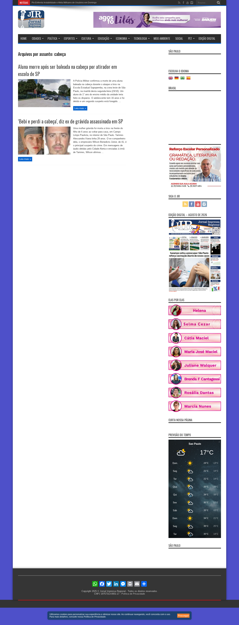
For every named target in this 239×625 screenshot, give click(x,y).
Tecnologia (140, 38)
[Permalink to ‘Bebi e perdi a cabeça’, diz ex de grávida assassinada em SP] (44, 153)
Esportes (69, 38)
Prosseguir (183, 615)
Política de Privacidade (133, 593)
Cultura (86, 38)
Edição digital (207, 38)
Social (179, 38)
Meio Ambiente (162, 38)
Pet (190, 38)
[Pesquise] (218, 2)
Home (23, 38)
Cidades (36, 38)
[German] (177, 79)
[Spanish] (189, 79)
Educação (103, 38)
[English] (171, 79)
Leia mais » (80, 108)
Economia (121, 38)
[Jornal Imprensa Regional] (31, 25)
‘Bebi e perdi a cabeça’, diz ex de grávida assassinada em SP (70, 121)
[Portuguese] (183, 79)
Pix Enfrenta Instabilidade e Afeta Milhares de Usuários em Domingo (64, 2)
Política (52, 38)
